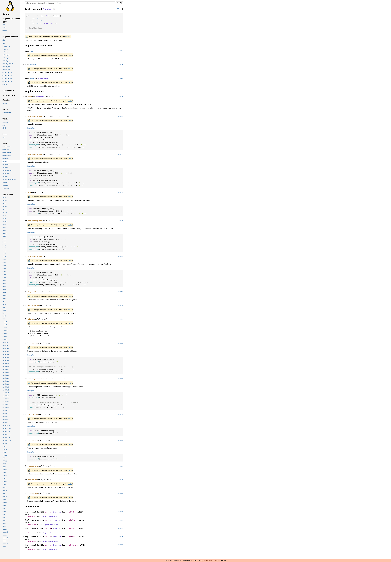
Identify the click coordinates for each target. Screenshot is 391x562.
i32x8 (4, 278)
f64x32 (4, 227)
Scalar (4, 31)
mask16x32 (5, 352)
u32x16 (4, 470)
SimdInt (6, 14)
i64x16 (4, 283)
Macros (5, 109)
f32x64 (4, 212)
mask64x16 (5, 387)
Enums (5, 134)
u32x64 (4, 482)
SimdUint (5, 176)
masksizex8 (6, 443)
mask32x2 (5, 369)
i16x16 (4, 242)
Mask (4, 28)
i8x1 (3, 301)
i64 (73, 536)
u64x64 (4, 502)
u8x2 (3, 514)
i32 (73, 528)
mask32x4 (5, 375)
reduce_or (5, 61)
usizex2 (4, 535)
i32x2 (4, 266)
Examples (31, 128)
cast (3, 43)
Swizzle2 (5, 185)
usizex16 (5, 532)
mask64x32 (5, 393)
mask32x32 (5, 372)
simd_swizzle (6, 113)
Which (4, 137)
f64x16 (4, 221)
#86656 (67, 37)
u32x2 (4, 473)
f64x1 (4, 218)
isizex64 (5, 337)
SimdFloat (5, 159)
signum (4, 85)
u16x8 (4, 464)
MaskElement (6, 147)
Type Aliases (7, 194)
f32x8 (4, 215)
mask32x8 (5, 381)
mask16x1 (5, 343)
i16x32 (4, 248)
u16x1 (4, 446)
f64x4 (4, 230)
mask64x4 (5, 396)
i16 (73, 520)
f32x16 (4, 201)
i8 (73, 512)
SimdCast (5, 150)
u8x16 (4, 511)
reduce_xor (6, 70)
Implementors (8, 91)
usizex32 (5, 538)
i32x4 (4, 272)
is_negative (6, 46)
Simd (4, 128)
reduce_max (6, 55)
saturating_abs (7, 73)
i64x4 (4, 292)
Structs (5, 119)
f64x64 (4, 233)
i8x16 (4, 304)
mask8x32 (5, 414)
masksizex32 (6, 434)
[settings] (121, 3)
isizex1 (4, 322)
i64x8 (4, 298)
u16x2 (4, 452)
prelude (4, 103)
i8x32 (4, 310)
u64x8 (4, 505)
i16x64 (4, 254)
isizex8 (4, 340)
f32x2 (4, 204)
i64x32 (4, 289)
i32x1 (4, 260)
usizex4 (4, 541)
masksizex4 (6, 437)
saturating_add (7, 76)
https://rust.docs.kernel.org (210, 560)
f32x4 (4, 209)
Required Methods (10, 37)
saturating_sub (7, 82)
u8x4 (3, 520)
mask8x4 (5, 417)
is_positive (5, 49)
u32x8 (4, 485)
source (116, 9)
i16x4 (4, 251)
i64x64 (4, 295)
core (33, 9)
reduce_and (6, 52)
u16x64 (4, 461)
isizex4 (4, 334)
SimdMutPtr (6, 165)
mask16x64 (5, 357)
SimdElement (6, 156)
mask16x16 (5, 346)
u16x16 (4, 449)
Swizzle (4, 182)
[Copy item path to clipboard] (54, 9)
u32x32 (4, 476)
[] (122, 9)
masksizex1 (6, 425)
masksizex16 (6, 428)
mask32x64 (5, 378)
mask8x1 (5, 405)
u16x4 (4, 458)
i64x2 (4, 286)
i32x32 (4, 269)
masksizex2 (6, 431)
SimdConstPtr (6, 153)
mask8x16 (5, 408)
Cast (3, 25)
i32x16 (4, 263)
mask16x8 (5, 360)
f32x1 (4, 198)
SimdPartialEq (7, 171)
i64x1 (4, 281)
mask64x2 (5, 390)
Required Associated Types (11, 20)
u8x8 (4, 526)
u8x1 (3, 508)
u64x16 (4, 491)
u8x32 (4, 517)
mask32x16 (5, 366)
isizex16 (4, 325)
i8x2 (3, 307)
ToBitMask (5, 188)
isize (75, 545)
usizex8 (4, 547)
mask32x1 (5, 363)
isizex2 (4, 328)
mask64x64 (5, 399)
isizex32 (5, 331)
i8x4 (3, 313)
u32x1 (4, 467)
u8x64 (4, 523)
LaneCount (5, 122)
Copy (48, 16)
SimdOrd (5, 168)
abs (3, 40)
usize (48, 512)
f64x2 (4, 224)
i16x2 (4, 245)
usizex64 (5, 544)
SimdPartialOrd (7, 173)
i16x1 (3, 239)
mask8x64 (5, 420)
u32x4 (4, 479)
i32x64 (4, 275)
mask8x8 (5, 423)
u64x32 (4, 497)
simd (39, 9)
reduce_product (7, 64)
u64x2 (4, 494)
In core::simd (8, 95)
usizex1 (4, 529)
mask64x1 (5, 384)
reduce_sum (6, 67)
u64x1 (4, 488)
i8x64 (4, 316)
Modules (6, 100)
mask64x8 (5, 402)
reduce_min (6, 58)
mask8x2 (5, 411)
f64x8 (4, 236)
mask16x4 (5, 354)
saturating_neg (7, 79)
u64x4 (4, 499)
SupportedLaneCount (9, 179)
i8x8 (3, 319)
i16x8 (4, 257)
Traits (4, 144)
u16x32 (4, 455)
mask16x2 (5, 349)
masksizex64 (6, 440)
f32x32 (4, 207)
